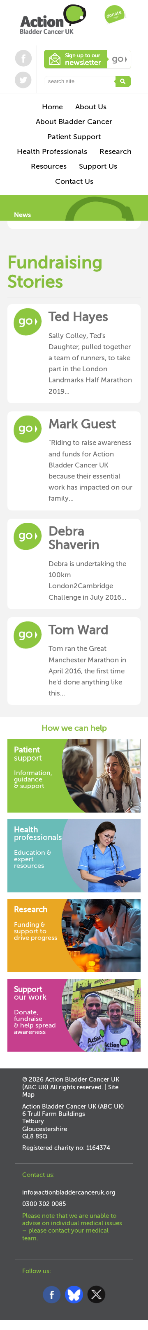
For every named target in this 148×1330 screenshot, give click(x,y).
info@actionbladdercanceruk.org (69, 1192)
